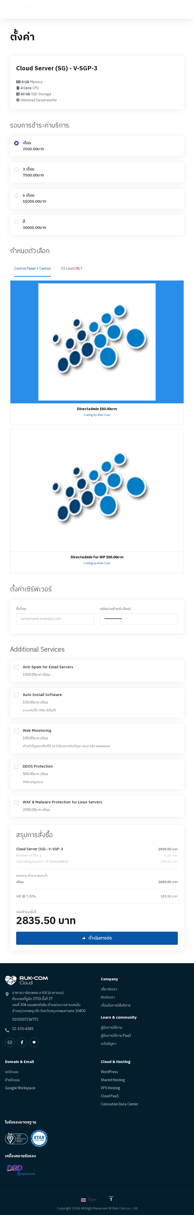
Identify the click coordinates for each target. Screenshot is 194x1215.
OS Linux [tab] (72, 268)
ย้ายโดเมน (12, 1080)
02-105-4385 (22, 1029)
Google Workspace (20, 1088)
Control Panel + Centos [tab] (32, 268)
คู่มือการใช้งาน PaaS (116, 1036)
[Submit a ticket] (10, 1042)
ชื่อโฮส (21, 609)
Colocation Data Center (119, 1104)
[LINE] (34, 1042)
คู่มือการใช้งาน (111, 1027)
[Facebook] (22, 1042)
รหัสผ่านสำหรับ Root (115, 609)
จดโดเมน (11, 1072)
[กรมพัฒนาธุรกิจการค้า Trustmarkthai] (20, 1170)
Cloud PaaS (110, 1096)
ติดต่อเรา (108, 997)
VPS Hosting (110, 1088)
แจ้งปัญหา (108, 1044)
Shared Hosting (113, 1080)
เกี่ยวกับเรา (109, 989)
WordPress (109, 1072)
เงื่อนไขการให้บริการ (116, 1005)
